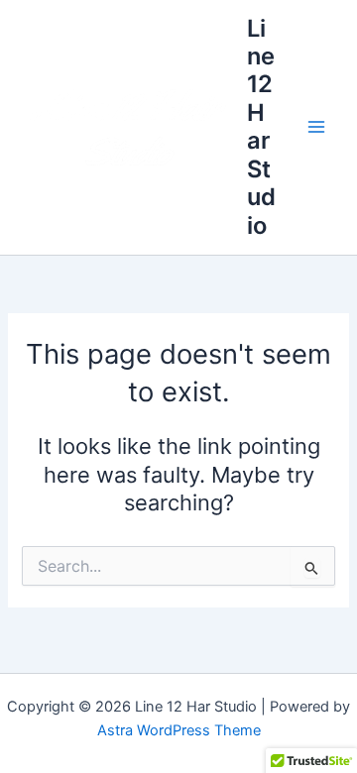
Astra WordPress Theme (179, 730)
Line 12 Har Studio (261, 127)
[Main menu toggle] (316, 127)
